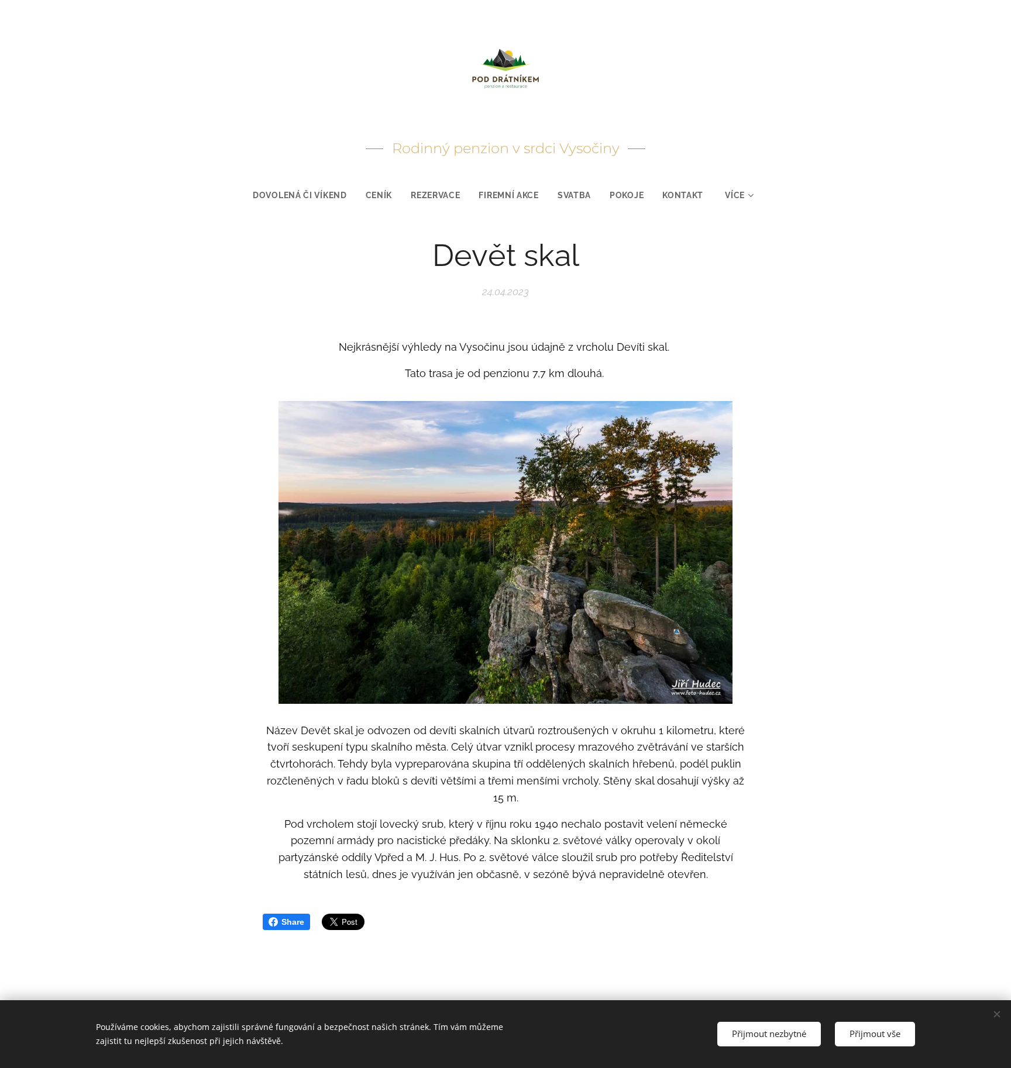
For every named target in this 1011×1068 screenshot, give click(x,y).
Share (292, 922)
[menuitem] (304, 195)
